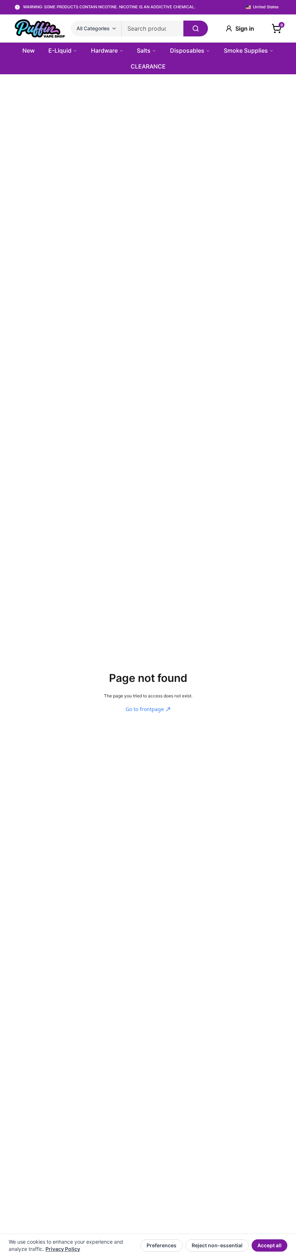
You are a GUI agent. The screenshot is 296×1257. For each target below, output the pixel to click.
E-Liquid (59, 50)
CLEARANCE (148, 66)
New (28, 50)
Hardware (104, 50)
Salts (144, 50)
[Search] (195, 28)
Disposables (187, 50)
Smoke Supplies (246, 50)
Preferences (161, 1245)
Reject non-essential (216, 1245)
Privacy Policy (62, 1249)
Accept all (269, 1245)
